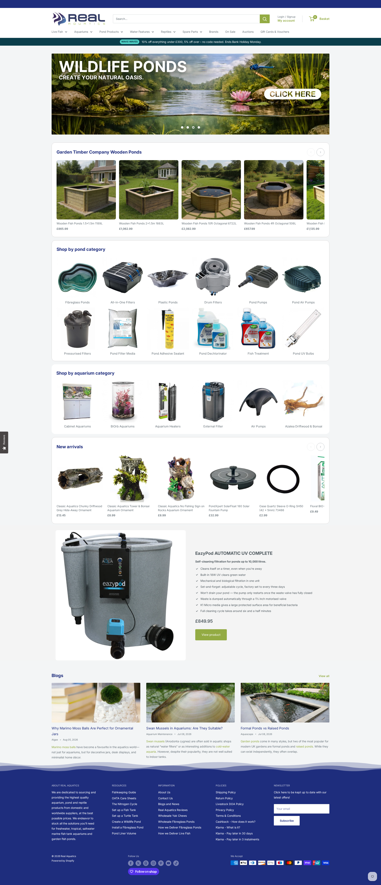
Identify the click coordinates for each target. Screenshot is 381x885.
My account (286, 20)
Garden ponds (250, 741)
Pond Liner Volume (124, 833)
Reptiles (166, 31)
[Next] (320, 152)
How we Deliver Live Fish (174, 833)
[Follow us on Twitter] (138, 863)
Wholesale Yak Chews (172, 815)
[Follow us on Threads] (146, 863)
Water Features (140, 31)
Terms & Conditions (228, 815)
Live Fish (57, 31)
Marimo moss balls (64, 747)
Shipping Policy (226, 792)
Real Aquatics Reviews (173, 810)
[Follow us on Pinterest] (161, 863)
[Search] (265, 18)
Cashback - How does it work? (235, 821)
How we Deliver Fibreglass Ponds (179, 827)
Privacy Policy (225, 810)
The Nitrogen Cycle (124, 804)
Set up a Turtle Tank (125, 815)
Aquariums (81, 31)
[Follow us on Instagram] (153, 863)
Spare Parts (190, 31)
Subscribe (287, 820)
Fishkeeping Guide (124, 792)
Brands (213, 31)
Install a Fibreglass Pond (127, 827)
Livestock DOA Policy (230, 804)
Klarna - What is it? (228, 827)
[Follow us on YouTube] (168, 863)
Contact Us (165, 798)
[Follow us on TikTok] (176, 863)
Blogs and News (168, 804)
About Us (164, 792)
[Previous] (311, 152)
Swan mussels (155, 741)
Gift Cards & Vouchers (275, 31)
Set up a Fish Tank (124, 810)
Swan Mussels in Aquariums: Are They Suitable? (184, 728)
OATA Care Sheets (124, 798)
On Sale (230, 31)
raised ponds (304, 746)
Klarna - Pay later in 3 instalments (237, 839)
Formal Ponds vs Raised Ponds (265, 728)
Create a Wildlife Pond (126, 821)
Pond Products (109, 31)
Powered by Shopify (63, 860)
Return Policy (224, 798)
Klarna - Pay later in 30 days (234, 833)
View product (211, 635)
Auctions (248, 31)
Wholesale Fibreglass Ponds (176, 821)
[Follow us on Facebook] (131, 863)
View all (324, 676)
